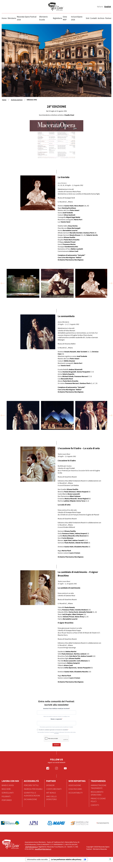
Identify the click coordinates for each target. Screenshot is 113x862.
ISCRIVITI (56, 744)
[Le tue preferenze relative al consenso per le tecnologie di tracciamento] (110, 859)
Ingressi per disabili (33, 789)
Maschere (6, 789)
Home (4, 18)
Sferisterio (12, 18)
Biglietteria (57, 18)
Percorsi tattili (31, 785)
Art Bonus (51, 792)
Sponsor (50, 785)
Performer (7, 800)
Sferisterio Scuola (43, 18)
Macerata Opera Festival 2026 (26, 18)
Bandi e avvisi (8, 785)
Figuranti (6, 796)
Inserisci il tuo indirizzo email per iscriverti (56, 708)
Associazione (74, 785)
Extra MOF (65, 18)
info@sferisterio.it (31, 847)
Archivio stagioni (17, 100)
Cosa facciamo (75, 789)
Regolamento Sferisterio (97, 793)
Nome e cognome (56, 719)
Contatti (93, 18)
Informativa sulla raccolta (37, 859)
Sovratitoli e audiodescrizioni (32, 794)
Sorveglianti (8, 792)
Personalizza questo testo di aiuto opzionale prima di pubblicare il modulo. (56, 727)
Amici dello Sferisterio (51, 798)
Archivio (101, 18)
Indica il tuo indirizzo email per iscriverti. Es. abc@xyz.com (57, 716)
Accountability (75, 792)
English (107, 6)
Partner (108, 18)
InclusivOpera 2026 (76, 18)
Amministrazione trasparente (98, 787)
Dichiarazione (30, 799)
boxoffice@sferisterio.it (43, 849)
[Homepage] (56, 6)
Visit (87, 18)
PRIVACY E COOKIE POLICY (98, 800)
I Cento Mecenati (54, 789)
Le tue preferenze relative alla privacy (66, 859)
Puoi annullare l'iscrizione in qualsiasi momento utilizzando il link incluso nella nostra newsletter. (56, 733)
